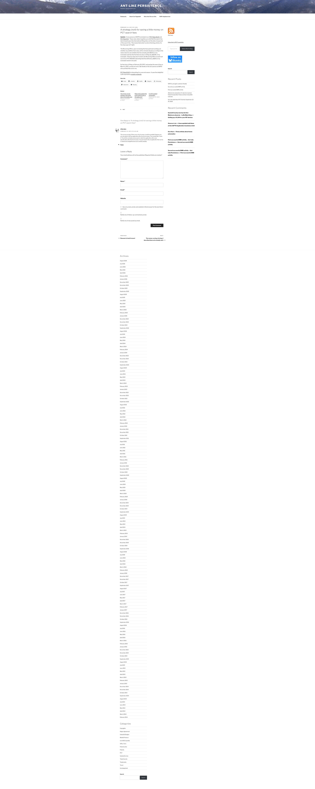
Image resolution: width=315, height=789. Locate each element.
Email (122, 190)
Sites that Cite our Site (150, 16)
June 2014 (122, 705)
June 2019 (122, 521)
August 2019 (123, 515)
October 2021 (123, 435)
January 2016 (123, 646)
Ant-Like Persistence (141, 6)
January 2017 (123, 610)
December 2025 (124, 282)
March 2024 (123, 346)
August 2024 (123, 331)
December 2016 (124, 613)
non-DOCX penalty (125, 740)
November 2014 (124, 689)
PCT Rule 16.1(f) (154, 37)
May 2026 (122, 270)
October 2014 (123, 692)
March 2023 (123, 383)
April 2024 (122, 343)
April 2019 (122, 527)
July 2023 (122, 371)
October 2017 (123, 582)
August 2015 (123, 662)
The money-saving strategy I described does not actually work (126, 95)
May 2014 (122, 708)
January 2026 (123, 279)
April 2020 (123, 490)
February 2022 (124, 423)
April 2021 (122, 453)
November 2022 (124, 395)
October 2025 (123, 288)
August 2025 (123, 294)
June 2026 (123, 267)
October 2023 (123, 362)
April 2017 (122, 600)
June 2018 (122, 558)
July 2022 (122, 407)
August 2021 (123, 441)
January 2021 (123, 463)
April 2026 (122, 273)
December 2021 (124, 429)
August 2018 (123, 551)
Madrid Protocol (124, 737)
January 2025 (123, 316)
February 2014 (124, 717)
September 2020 (124, 475)
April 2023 (122, 380)
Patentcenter (123, 746)
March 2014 (123, 714)
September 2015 (124, 659)
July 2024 (122, 334)
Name (122, 181)
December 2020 (124, 466)
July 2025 (122, 297)
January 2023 (123, 389)
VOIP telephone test (164, 16)
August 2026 (123, 260)
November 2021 (124, 432)
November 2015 (124, 653)
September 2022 (124, 401)
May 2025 (122, 303)
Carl (136, 27)
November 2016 (124, 616)
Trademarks (123, 762)
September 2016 (124, 622)
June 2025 (123, 300)
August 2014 (123, 699)
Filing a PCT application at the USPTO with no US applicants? (141, 95)
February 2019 (124, 533)
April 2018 (122, 564)
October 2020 (123, 472)
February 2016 (124, 643)
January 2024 (123, 352)
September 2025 (124, 291)
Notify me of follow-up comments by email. (133, 215)
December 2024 (124, 319)
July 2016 (122, 628)
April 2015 (122, 674)
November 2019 (124, 505)
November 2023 (124, 358)
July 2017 (122, 591)
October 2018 (123, 545)
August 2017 (123, 588)
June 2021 (122, 447)
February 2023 (124, 386)
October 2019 (123, 509)
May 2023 (122, 377)
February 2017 (123, 607)
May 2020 (122, 487)
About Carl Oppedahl (135, 16)
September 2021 (124, 438)
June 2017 (122, 594)
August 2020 (123, 478)
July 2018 (122, 554)
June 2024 (123, 337)
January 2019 (123, 536)
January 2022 (123, 426)
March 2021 (123, 456)
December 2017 (124, 576)
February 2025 (124, 312)
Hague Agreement (125, 731)
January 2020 (123, 499)
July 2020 (122, 481)
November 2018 (124, 542)
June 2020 (123, 484)
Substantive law (124, 756)
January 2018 (123, 573)
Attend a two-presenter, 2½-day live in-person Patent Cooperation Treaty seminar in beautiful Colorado (180, 94)
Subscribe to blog (187, 48)
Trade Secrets (123, 759)
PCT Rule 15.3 (124, 39)
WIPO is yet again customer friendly (177, 83)
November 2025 (124, 285)
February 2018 (124, 570)
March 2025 (123, 309)
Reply (122, 145)
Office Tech (123, 743)
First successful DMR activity (175, 89)
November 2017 (124, 579)
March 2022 (123, 420)
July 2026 (122, 263)
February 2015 (124, 680)
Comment (124, 159)
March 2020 (123, 493)
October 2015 (123, 656)
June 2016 (122, 631)
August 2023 (123, 368)
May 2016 (122, 634)
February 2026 (124, 276)
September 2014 (124, 695)
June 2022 (122, 411)
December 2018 (124, 539)
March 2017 (123, 604)
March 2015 (123, 677)
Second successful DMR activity (176, 86)
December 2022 (124, 392)
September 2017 (124, 585)
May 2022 (122, 414)
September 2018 (124, 548)
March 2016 (123, 640)
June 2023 (123, 374)
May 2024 (122, 340)
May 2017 (122, 597)
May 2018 (122, 561)
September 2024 (124, 328)
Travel (121, 765)
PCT (124, 109)
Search (170, 68)
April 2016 (122, 637)
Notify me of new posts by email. (130, 220)
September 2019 (124, 512)
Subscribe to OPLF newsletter (176, 42)
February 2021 (123, 460)
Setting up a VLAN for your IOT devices (180, 117)
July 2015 (122, 665)
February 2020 (124, 496)
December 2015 (124, 649)
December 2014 (124, 686)
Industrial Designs (124, 734)
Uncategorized (124, 768)
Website (123, 198)
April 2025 (122, 306)
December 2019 (124, 502)
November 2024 (124, 322)
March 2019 (123, 530)
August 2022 (123, 404)
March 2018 (123, 567)
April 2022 (122, 417)
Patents (122, 749)
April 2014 (122, 711)
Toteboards (123, 16)
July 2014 (122, 702)
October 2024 (123, 325)
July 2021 (122, 444)
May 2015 (122, 671)
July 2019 (122, 518)
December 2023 (124, 355)
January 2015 (123, 683)
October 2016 (123, 619)
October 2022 (123, 398)
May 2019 (122, 524)
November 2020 (124, 469)
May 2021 (122, 450)
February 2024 (124, 349)
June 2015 (122, 668)
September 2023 (124, 365)
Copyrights (123, 728)
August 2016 (123, 625)
